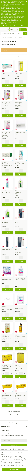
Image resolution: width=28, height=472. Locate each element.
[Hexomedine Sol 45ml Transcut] (7, 270)
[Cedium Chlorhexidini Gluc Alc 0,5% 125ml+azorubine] (21, 95)
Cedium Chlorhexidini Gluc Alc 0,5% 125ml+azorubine (19, 105)
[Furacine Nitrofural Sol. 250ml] (21, 213)
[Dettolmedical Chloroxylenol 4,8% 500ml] (7, 213)
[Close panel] (26, 1)
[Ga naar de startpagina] (10, 29)
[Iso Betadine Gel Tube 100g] (7, 386)
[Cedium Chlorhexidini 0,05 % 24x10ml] (7, 95)
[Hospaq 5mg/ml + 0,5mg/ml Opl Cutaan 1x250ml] (7, 328)
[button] (14, 50)
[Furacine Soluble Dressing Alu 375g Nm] (21, 242)
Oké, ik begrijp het (14, 469)
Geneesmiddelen (9, 37)
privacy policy (22, 449)
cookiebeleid (20, 465)
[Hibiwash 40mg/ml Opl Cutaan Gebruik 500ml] (7, 299)
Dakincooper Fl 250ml (6, 192)
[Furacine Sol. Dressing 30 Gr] (7, 242)
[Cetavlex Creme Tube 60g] (21, 125)
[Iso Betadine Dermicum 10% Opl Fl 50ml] (21, 358)
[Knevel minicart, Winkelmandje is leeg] (20, 29)
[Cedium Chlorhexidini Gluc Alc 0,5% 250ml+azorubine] (7, 125)
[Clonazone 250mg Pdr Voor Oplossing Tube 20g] (7, 155)
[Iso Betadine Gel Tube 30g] (21, 386)
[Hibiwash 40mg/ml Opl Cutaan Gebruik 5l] (21, 299)
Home (2, 37)
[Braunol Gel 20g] (7, 66)
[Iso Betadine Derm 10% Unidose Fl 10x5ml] (7, 358)
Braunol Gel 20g (5, 75)
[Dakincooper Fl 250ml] (7, 183)
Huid (15, 37)
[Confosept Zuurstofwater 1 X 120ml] (21, 155)
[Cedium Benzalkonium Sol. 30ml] (21, 66)
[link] (11, 415)
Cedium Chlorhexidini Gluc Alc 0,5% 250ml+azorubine (6, 135)
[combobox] (12, 33)
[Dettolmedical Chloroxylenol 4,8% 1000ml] (21, 183)
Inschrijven (14, 445)
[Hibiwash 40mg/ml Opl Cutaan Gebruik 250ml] (21, 270)
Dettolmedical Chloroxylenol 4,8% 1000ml (19, 194)
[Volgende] (17, 415)
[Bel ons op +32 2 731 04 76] (17, 29)
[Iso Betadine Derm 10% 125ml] (21, 328)
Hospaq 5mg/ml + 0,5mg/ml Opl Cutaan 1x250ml (6, 338)
